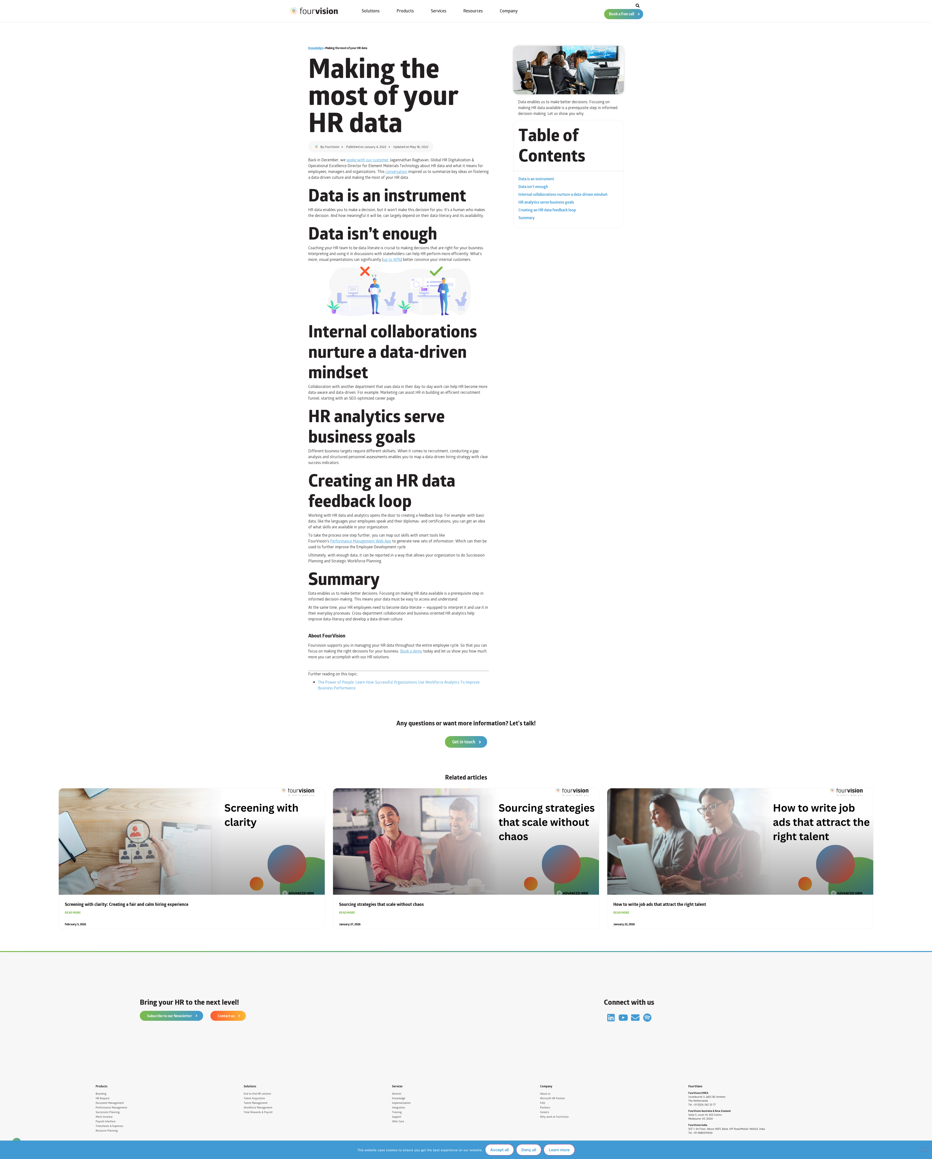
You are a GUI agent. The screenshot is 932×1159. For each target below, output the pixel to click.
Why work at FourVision (554, 1117)
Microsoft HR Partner (552, 1098)
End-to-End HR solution (257, 1094)
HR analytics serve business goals (546, 202)
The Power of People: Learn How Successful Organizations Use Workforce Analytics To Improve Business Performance (399, 685)
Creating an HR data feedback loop (547, 210)
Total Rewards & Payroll (258, 1112)
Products (405, 11)
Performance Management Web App (360, 541)
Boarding (101, 1094)
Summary (526, 218)
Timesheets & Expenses (109, 1126)
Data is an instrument (536, 179)
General (396, 1094)
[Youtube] (623, 1017)
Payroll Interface (106, 1121)
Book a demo (411, 651)
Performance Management (111, 1108)
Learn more (559, 1149)
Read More (73, 912)
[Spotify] (647, 1017)
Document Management (110, 1103)
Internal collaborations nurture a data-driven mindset (562, 194)
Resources (473, 11)
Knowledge (315, 48)
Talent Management (255, 1103)
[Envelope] (635, 1017)
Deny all (528, 1149)
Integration (398, 1108)
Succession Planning (108, 1112)
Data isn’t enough (533, 187)
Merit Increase (104, 1117)
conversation (396, 172)
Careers (544, 1112)
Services (438, 11)
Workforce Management (258, 1108)
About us (545, 1094)
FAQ (542, 1103)
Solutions (371, 11)
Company (509, 11)
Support (396, 1117)
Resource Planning (107, 1131)
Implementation (401, 1103)
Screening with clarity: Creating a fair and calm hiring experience (126, 904)
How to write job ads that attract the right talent (659, 904)
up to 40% (392, 260)
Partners (545, 1108)
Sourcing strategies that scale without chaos (381, 904)
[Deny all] (924, 1149)
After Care (398, 1121)
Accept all (499, 1149)
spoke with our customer (367, 160)
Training (397, 1112)
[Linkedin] (611, 1017)
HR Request (102, 1098)
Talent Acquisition (254, 1098)
